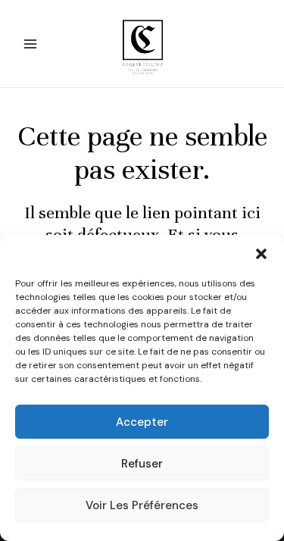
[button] (261, 253)
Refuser (142, 463)
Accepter (142, 422)
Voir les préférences (142, 505)
